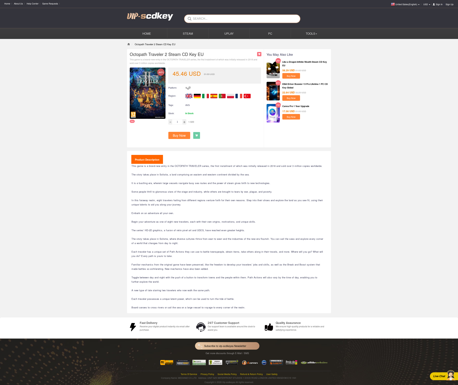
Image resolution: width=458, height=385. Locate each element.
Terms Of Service (189, 374)
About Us (18, 3)
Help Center (32, 3)
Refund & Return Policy (251, 374)
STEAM (188, 33)
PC (270, 33)
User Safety (271, 374)
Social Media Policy (227, 374)
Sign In (439, 4)
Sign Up (450, 4)
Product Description (147, 159)
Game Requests (50, 3)
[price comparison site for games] (231, 362)
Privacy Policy (207, 374)
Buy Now (179, 135)
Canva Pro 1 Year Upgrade (295, 106)
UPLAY (229, 33)
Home (7, 3)
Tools (310, 33)
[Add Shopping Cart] (196, 135)
